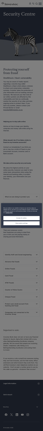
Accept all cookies (21, 218)
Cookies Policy (9, 212)
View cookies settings (21, 223)
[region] (21, 215)
